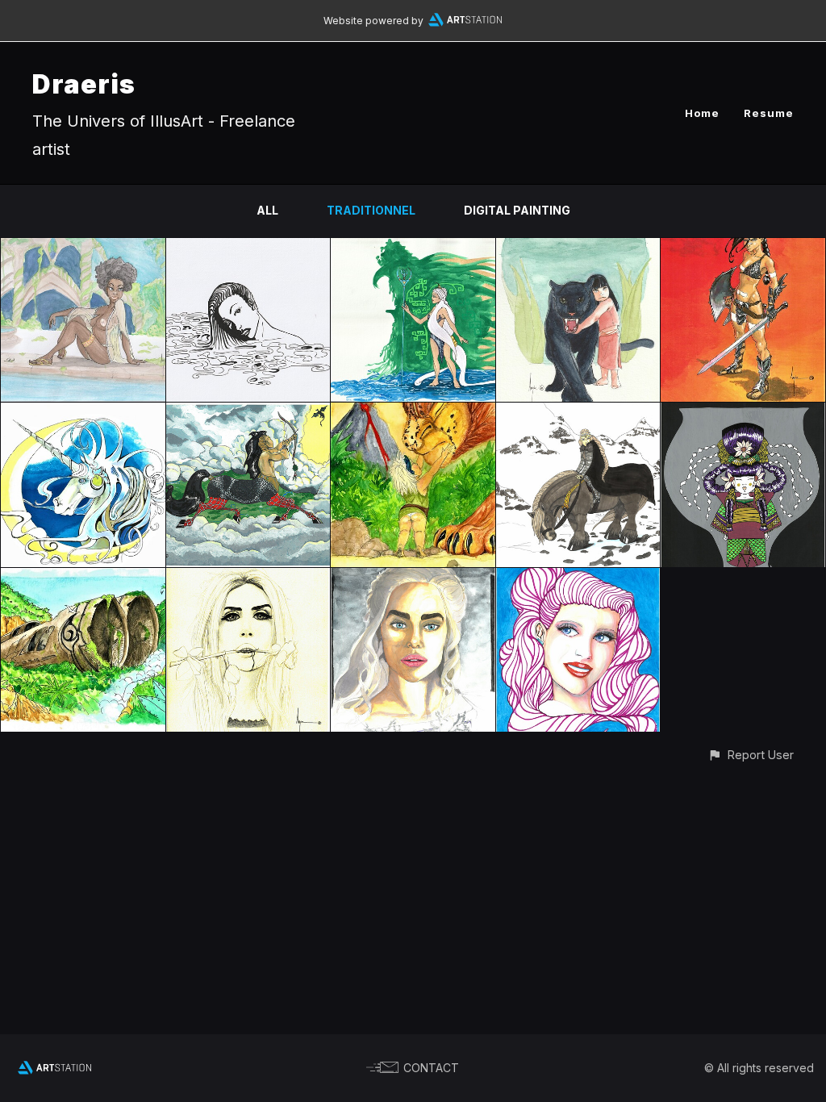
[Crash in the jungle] (83, 577)
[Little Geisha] (743, 412)
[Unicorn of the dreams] (83, 412)
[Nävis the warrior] (743, 247)
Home (702, 112)
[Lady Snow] (578, 412)
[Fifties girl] (578, 577)
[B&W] (248, 247)
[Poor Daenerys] (413, 577)
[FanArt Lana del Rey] (248, 577)
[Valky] (413, 247)
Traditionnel (371, 210)
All (267, 210)
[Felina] (413, 412)
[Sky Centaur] (248, 412)
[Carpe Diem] (83, 247)
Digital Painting (517, 210)
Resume (769, 112)
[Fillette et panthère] (578, 247)
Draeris (84, 84)
